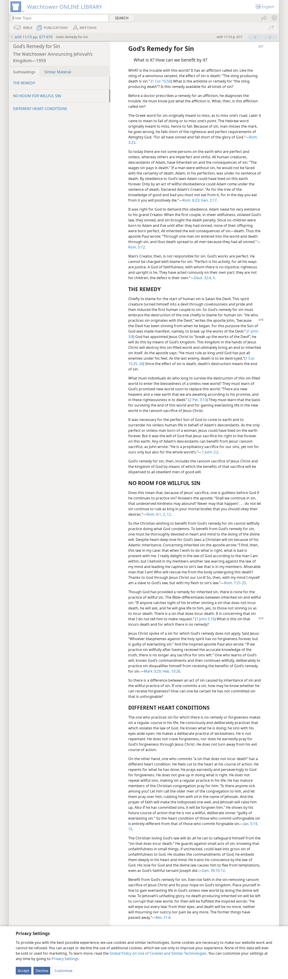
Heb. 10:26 (171, 671)
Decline (42, 970)
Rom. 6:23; (191, 200)
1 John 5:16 (205, 618)
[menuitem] (274, 17)
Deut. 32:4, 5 (204, 277)
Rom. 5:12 (136, 247)
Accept (23, 970)
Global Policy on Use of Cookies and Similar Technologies (158, 953)
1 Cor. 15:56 (161, 81)
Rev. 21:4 (163, 917)
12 (168, 514)
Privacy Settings (65, 958)
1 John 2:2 (210, 452)
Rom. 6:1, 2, (156, 514)
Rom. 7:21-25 (235, 582)
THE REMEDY (24, 82)
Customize (63, 970)
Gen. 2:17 (208, 200)
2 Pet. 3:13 (198, 399)
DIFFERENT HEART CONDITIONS (40, 108)
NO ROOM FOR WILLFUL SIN (37, 95)
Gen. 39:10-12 (213, 870)
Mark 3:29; (153, 671)
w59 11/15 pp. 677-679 (33, 36)
